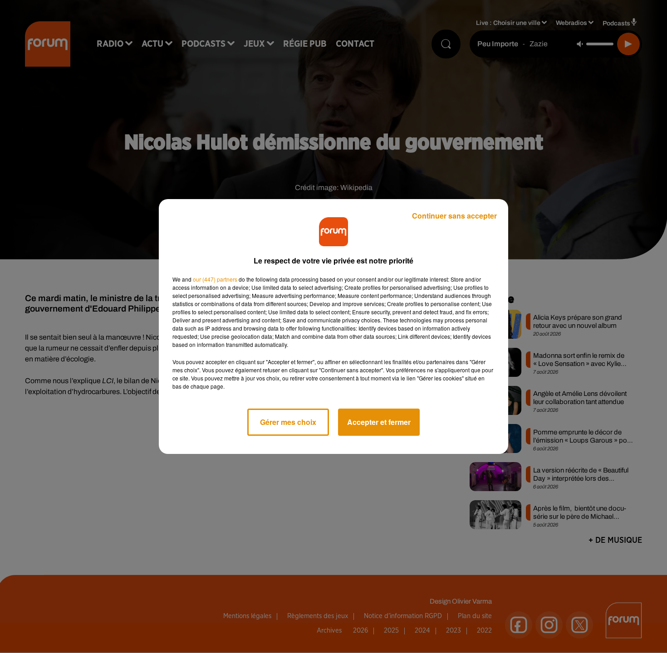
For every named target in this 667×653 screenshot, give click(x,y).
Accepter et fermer (379, 422)
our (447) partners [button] (215, 279)
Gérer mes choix (288, 422)
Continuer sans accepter (454, 215)
